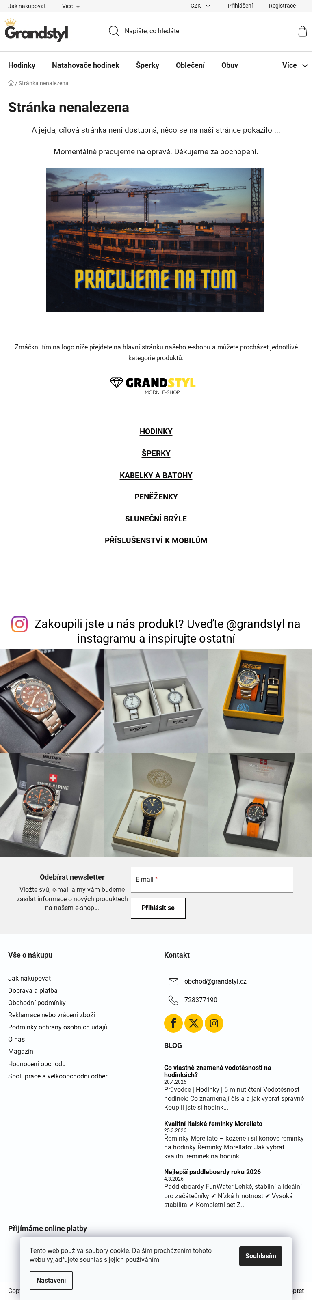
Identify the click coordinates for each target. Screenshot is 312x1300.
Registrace (282, 5)
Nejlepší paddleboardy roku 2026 (212, 1172)
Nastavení (51, 1280)
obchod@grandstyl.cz (215, 981)
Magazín (20, 1051)
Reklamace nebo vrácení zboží (51, 1015)
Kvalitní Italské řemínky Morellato (213, 1124)
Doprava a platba (33, 990)
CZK (196, 5)
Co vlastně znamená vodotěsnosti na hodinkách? (217, 1071)
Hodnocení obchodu (37, 1064)
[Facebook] (173, 1023)
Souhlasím (260, 1256)
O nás (16, 1039)
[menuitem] (21, 65)
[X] (193, 1023)
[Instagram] (214, 1023)
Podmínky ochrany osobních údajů (58, 1027)
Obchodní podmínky (37, 1003)
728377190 (200, 1000)
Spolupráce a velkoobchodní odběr (57, 1076)
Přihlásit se (158, 908)
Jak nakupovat (27, 6)
